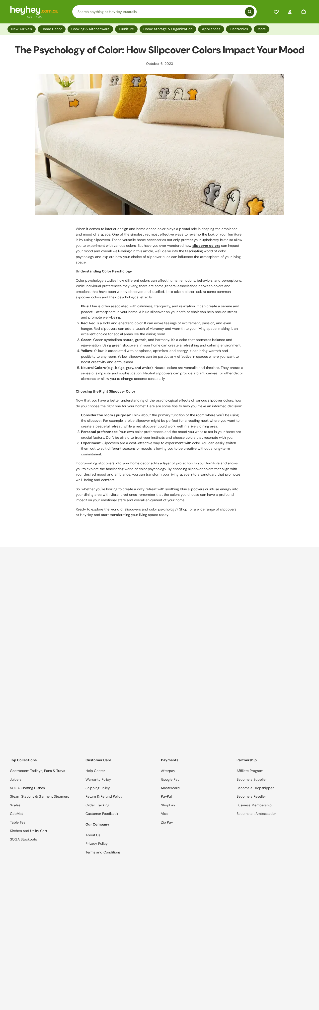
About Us (92, 835)
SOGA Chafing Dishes (27, 788)
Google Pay (170, 779)
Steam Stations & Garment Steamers (39, 796)
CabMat (16, 813)
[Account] (289, 11)
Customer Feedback (101, 813)
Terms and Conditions (103, 852)
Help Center (95, 770)
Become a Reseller (251, 796)
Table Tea (17, 822)
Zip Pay (167, 822)
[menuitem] (262, 29)
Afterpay (168, 770)
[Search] (164, 11)
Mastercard (170, 788)
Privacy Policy (96, 843)
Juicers (15, 779)
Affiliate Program (250, 770)
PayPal (166, 796)
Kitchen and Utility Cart (28, 831)
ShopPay (168, 805)
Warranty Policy (98, 779)
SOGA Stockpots (23, 839)
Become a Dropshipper (255, 788)
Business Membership (254, 805)
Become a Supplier (252, 779)
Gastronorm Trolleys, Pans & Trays (37, 770)
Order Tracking (97, 805)
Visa (164, 813)
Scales (15, 805)
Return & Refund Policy (103, 796)
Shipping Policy (97, 788)
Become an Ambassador (256, 813)
